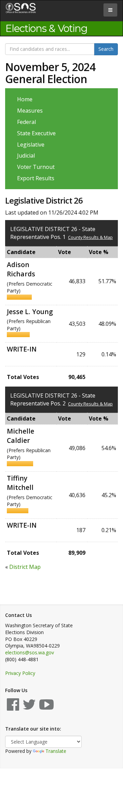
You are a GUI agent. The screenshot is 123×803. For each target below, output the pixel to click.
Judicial (26, 155)
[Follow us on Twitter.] (29, 707)
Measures (30, 110)
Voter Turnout (36, 167)
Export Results (35, 178)
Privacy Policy (20, 673)
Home (24, 99)
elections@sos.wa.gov (29, 652)
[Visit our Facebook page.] (13, 707)
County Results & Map (90, 237)
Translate (55, 751)
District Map (25, 567)
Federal (26, 122)
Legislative (30, 144)
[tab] (110, 10)
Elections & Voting (46, 28)
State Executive (36, 133)
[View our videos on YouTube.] (46, 707)
